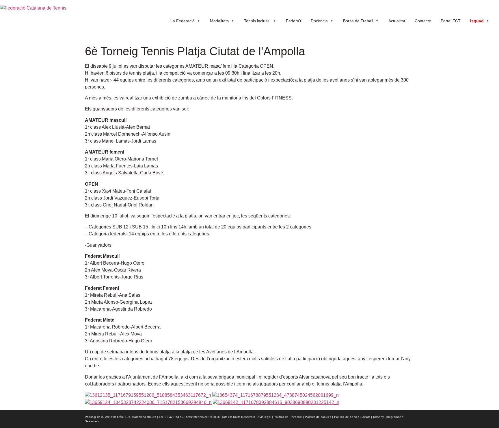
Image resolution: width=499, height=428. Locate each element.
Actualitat (396, 21)
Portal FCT (451, 21)
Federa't (293, 21)
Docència (319, 21)
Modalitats (219, 21)
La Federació (182, 21)
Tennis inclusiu (257, 21)
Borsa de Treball (358, 21)
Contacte (423, 21)
